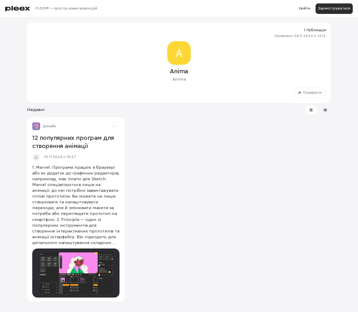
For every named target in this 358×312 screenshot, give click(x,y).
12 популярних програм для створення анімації (73, 142)
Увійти (304, 8)
